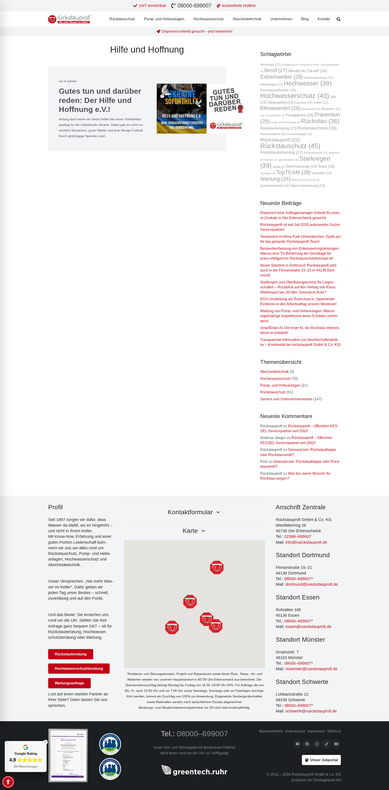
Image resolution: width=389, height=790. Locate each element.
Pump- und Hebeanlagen (280, 385)
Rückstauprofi (280, 139)
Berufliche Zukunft (307, 71)
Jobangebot (280, 102)
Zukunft (313, 179)
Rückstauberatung (278, 128)
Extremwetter (281, 77)
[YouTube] (336, 743)
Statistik (278, 166)
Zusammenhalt (274, 185)
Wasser (299, 179)
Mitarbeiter (330, 109)
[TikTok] (326, 743)
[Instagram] (316, 743)
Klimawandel (280, 108)
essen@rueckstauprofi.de (308, 626)
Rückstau (320, 121)
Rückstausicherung (281, 152)
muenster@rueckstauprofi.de (311, 669)
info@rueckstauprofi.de (306, 542)
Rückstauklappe (299, 134)
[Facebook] (307, 743)
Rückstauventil (316, 152)
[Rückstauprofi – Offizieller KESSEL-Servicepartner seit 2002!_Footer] (68, 755)
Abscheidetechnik (274, 372)
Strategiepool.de (327, 780)
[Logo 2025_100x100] (119, 769)
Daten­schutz (295, 731)
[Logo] (119, 744)
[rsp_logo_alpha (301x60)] (69, 19)
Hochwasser (308, 83)
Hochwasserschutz (294, 95)
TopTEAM (293, 172)
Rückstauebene (273, 134)
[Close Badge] (45, 742)
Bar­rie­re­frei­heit (271, 731)
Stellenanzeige (301, 166)
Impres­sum (316, 731)
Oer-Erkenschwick (272, 115)
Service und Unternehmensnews (286, 399)
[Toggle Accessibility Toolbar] (8, 782)
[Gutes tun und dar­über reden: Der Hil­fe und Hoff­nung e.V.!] (201, 109)
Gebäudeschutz (318, 77)
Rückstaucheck (317, 128)
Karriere (303, 102)
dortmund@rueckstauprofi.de (311, 584)
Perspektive (300, 115)
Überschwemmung (307, 185)
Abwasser (270, 64)
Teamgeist (267, 173)
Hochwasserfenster (278, 90)
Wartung (275, 179)
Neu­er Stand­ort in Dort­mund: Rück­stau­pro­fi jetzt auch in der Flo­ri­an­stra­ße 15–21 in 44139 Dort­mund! (298, 270)
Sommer (270, 159)
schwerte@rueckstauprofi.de (311, 711)
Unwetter (322, 173)
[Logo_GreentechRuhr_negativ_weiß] (194, 770)
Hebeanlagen (271, 84)
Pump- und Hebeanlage (285, 122)
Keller (321, 102)
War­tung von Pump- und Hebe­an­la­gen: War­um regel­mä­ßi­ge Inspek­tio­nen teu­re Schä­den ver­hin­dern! (299, 316)
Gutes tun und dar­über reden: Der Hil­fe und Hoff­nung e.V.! (100, 100)
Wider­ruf (334, 731)
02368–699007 (297, 536)
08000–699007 (297, 578)
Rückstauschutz (290, 145)
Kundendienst (310, 109)
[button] (338, 19)
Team (326, 166)
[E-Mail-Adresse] (297, 743)
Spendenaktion (288, 159)
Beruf (275, 70)
